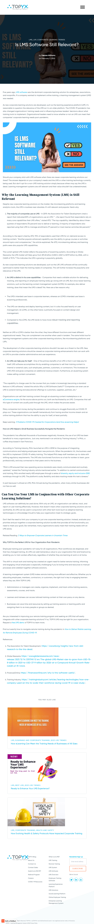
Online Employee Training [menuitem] (57, 897)
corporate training (25, 830)
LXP (35, 40)
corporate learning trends (51, 40)
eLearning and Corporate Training (32, 740)
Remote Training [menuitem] (54, 864)
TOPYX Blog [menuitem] (32, 857)
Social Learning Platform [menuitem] (57, 894)
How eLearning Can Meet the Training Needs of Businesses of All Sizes (44, 743)
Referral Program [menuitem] (34, 874)
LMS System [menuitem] (53, 867)
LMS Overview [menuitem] (53, 874)
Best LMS (19, 785)
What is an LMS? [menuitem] (54, 857)
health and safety (45, 830)
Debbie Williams (48, 55)
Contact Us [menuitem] (32, 864)
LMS (30, 40)
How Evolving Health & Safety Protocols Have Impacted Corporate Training (46, 833)
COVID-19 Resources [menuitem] (35, 882)
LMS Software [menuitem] (53, 871)
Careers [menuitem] (31, 878)
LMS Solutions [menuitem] (53, 890)
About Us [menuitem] (31, 860)
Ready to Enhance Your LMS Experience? (30, 788)
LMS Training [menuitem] (53, 860)
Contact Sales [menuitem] (33, 867)
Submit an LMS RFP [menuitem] (34, 871)
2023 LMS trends (59, 740)
